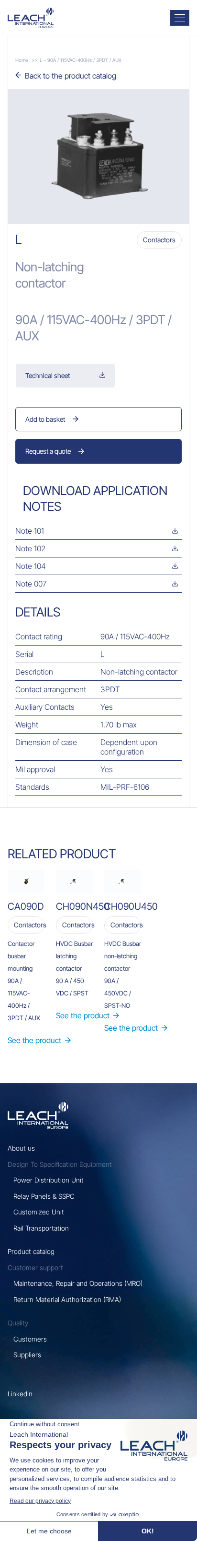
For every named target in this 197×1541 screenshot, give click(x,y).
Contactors (159, 240)
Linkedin (20, 1394)
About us (21, 1148)
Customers (30, 1339)
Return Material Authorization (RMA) (67, 1299)
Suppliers (27, 1355)
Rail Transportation (41, 1228)
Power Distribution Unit (48, 1180)
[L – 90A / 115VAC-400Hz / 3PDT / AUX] (31, 18)
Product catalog (31, 1251)
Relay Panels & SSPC (44, 1196)
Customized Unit (38, 1212)
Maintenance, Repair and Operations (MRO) (77, 1283)
